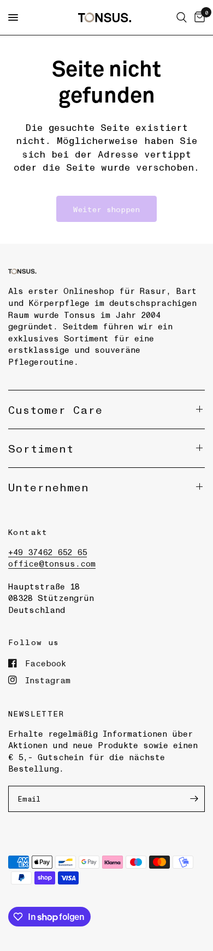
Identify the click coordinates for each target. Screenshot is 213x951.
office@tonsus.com (52, 563)
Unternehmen (48, 487)
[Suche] (182, 17)
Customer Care (55, 409)
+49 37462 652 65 (47, 551)
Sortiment (41, 448)
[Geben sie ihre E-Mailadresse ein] (194, 799)
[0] (198, 17)
